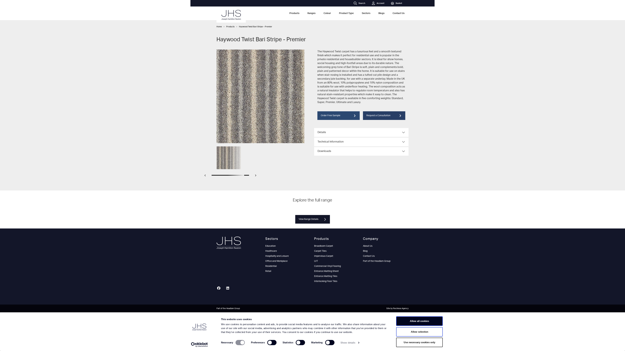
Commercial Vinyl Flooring (327, 266)
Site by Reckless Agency (397, 308)
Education (270, 246)
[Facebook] (220, 288)
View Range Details (308, 219)
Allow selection (419, 331)
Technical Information (331, 141)
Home (219, 27)
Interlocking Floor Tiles (325, 281)
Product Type (346, 13)
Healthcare (271, 251)
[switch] (272, 342)
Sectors (366, 13)
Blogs (381, 13)
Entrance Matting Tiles (325, 276)
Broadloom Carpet (323, 246)
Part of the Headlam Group (376, 261)
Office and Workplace (276, 261)
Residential (271, 266)
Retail (268, 271)
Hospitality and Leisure (277, 256)
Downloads (324, 151)
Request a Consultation (378, 115)
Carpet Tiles (320, 251)
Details (322, 132)
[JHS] (231, 15)
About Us (367, 246)
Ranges (311, 13)
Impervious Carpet (323, 256)
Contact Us (398, 13)
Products (294, 13)
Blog (365, 251)
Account (380, 3)
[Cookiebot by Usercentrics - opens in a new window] (199, 344)
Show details (347, 342)
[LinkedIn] (229, 288)
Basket (399, 3)
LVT (316, 261)
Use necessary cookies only (419, 342)
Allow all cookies (419, 321)
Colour (327, 13)
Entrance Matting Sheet (326, 271)
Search (362, 3)
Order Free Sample (330, 115)
